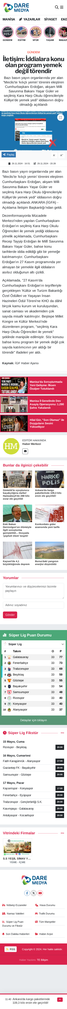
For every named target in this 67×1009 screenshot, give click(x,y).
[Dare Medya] (15, 7)
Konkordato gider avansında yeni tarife (47, 525)
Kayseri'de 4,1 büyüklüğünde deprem (16, 563)
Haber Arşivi (46, 934)
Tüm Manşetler (47, 921)
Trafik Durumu (47, 913)
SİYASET (50, 19)
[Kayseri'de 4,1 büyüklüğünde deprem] (17, 550)
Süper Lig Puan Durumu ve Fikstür (13, 923)
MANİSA (9, 19)
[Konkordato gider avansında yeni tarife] (49, 513)
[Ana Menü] (61, 7)
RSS (12, 949)
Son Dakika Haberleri (17, 934)
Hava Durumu (47, 905)
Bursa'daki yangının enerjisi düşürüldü (46, 563)
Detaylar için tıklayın (33, 720)
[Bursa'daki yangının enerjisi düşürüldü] (49, 550)
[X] (33, 893)
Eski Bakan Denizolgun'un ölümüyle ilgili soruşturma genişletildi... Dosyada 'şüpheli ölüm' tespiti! (17, 530)
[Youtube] (40, 893)
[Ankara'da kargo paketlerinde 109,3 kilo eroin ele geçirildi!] (49, 479)
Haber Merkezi (31, 443)
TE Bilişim (42, 960)
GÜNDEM (33, 52)
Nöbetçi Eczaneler (17, 905)
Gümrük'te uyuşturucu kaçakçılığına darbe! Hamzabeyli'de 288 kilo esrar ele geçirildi (16, 494)
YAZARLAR (31, 19)
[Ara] (57, 7)
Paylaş (10, 154)
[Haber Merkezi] (11, 446)
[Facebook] (27, 893)
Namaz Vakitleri (15, 913)
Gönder (10, 614)
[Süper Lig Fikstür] (62, 733)
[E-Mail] (25, 451)
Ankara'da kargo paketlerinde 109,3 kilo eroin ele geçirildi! (48, 493)
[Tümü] (62, 833)
